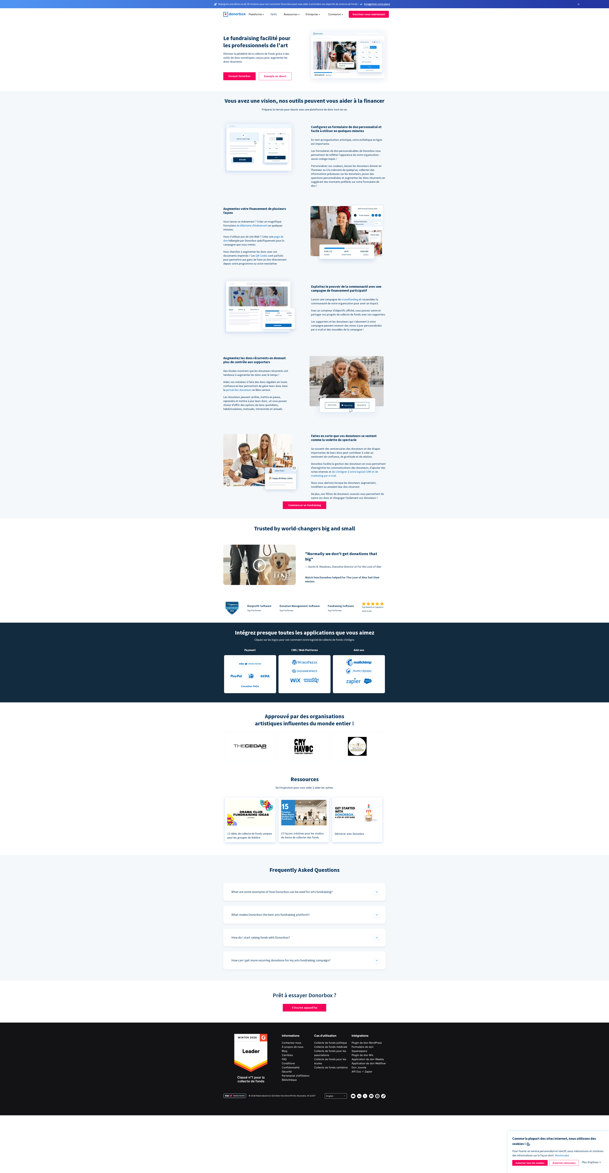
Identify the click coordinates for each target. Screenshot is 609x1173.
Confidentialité (290, 1067)
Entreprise (312, 14)
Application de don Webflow (369, 1063)
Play (259, 565)
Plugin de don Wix (362, 1055)
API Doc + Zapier (362, 1071)
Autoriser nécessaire (564, 1163)
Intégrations (360, 1035)
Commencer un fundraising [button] (304, 505)
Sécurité (287, 1071)
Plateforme (255, 14)
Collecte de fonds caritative (331, 1067)
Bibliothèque (289, 1079)
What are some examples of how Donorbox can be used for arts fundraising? (282, 892)
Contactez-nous (291, 1042)
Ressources (290, 14)
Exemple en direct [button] (275, 76)
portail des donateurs (239, 390)
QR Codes (261, 255)
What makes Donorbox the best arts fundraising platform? (270, 915)
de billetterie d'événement (252, 225)
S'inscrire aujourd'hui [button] (304, 1007)
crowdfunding (349, 299)
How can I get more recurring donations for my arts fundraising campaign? (281, 960)
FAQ (284, 1059)
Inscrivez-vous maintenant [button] (369, 14)
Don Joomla (359, 1067)
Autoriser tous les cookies (529, 1163)
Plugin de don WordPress (367, 1042)
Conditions (288, 1063)
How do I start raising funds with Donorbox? (260, 937)
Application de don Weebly (368, 1059)
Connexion (334, 14)
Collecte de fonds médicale (330, 1046)
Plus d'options (590, 1162)
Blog (284, 1051)
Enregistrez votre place (377, 4)
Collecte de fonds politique (330, 1042)
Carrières (287, 1055)
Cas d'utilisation (325, 1035)
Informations (290, 1035)
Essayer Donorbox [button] (240, 76)
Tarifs (273, 14)
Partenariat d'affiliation (295, 1075)
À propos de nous (292, 1046)
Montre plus (562, 1155)
